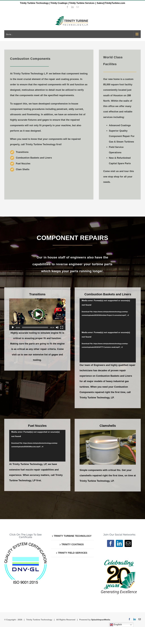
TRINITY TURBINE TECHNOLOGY (72, 536)
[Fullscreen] (61, 327)
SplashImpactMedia (100, 619)
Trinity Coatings (58, 3)
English (117, 624)
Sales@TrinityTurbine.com (111, 3)
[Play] (12, 327)
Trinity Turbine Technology (34, 3)
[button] (37, 314)
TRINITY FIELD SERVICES (72, 552)
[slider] (35, 327)
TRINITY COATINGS (72, 544)
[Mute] (57, 327)
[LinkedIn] (119, 543)
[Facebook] (110, 543)
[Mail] (128, 543)
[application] (37, 314)
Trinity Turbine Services (81, 3)
